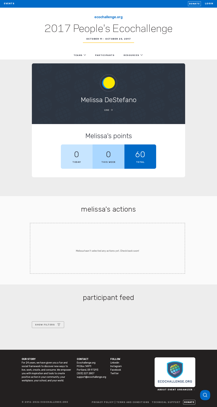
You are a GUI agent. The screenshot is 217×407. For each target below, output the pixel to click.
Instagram (116, 366)
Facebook (115, 369)
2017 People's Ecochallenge (108, 29)
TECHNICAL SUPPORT (166, 402)
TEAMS (78, 55)
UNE (107, 110)
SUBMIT (60, 354)
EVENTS (9, 3)
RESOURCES (131, 55)
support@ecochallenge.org (91, 377)
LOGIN (209, 3)
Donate (194, 3)
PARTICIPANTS (104, 55)
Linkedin (114, 362)
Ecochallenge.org (108, 17)
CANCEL (40, 354)
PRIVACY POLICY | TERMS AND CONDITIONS (120, 402)
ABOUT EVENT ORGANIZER (175, 389)
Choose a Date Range (47, 337)
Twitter (114, 373)
